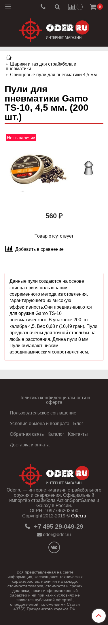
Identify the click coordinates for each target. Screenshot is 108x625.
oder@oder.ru (57, 534)
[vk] (54, 547)
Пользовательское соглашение (43, 412)
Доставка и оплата (30, 444)
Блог (78, 423)
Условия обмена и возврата (39, 423)
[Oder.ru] (54, 28)
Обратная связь (27, 434)
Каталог (56, 434)
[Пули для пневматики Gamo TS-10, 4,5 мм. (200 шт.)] (54, 170)
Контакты (78, 434)
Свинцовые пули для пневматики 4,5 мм (53, 74)
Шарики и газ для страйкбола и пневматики (41, 66)
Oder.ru (78, 515)
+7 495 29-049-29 (57, 526)
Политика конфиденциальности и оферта (54, 400)
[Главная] (9, 58)
